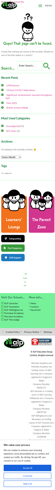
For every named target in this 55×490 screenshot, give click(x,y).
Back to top (25, 282)
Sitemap (48, 332)
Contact (34, 306)
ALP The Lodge (11, 319)
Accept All (27, 467)
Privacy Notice (31, 332)
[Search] (46, 66)
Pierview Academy (13, 316)
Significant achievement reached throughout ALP (29, 96)
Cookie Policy (13, 332)
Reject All (27, 483)
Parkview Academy (14, 313)
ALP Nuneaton (11, 306)
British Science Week (17, 107)
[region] (27, 465)
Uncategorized (13, 126)
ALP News (11, 131)
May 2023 (11, 103)
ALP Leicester (11, 303)
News (33, 303)
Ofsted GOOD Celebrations (20, 90)
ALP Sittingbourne (13, 309)
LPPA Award (12, 85)
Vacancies (35, 309)
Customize (27, 475)
